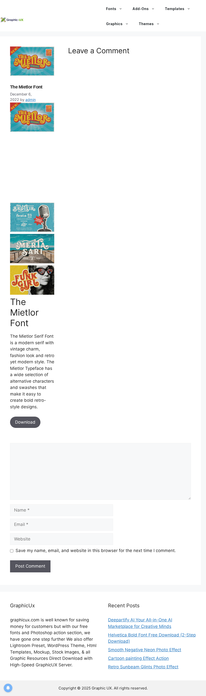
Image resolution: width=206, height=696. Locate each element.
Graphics (114, 24)
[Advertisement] (47, 167)
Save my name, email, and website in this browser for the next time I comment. (96, 550)
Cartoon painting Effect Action (138, 658)
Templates (174, 9)
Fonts (111, 9)
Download (25, 422)
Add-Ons (140, 9)
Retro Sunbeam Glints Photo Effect (143, 666)
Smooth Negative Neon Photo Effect (144, 649)
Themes (146, 24)
